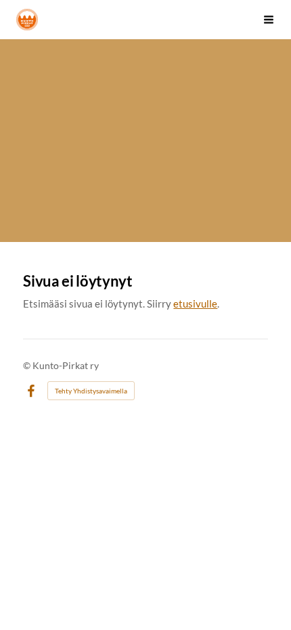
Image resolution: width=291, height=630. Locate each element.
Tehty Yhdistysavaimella (91, 391)
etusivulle (195, 303)
